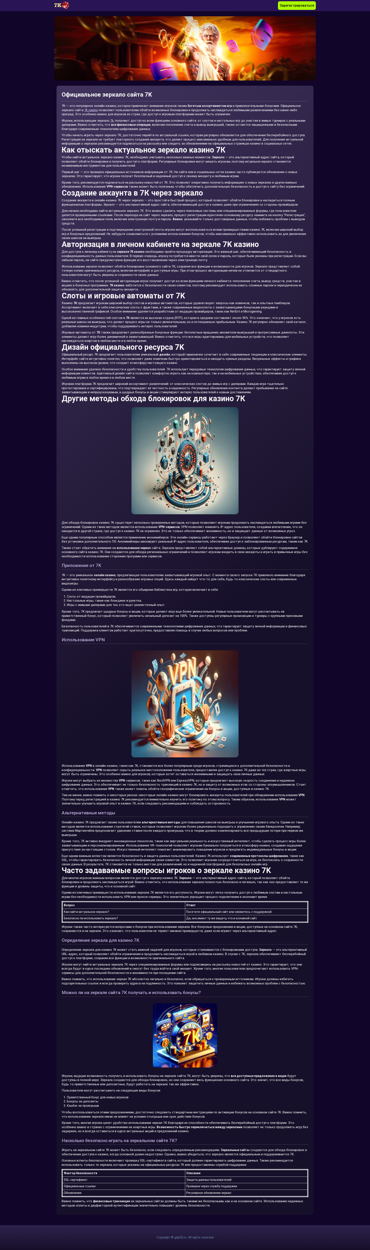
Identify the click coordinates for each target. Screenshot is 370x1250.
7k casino (91, 110)
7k (111, 121)
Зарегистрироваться (297, 5)
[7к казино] (63, 5)
